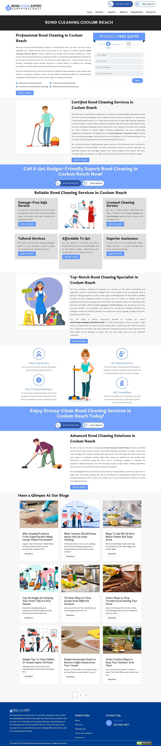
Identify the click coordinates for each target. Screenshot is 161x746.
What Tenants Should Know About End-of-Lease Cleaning (80, 536)
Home (89, 12)
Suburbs (111, 12)
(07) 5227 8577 (123, 4)
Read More (29, 554)
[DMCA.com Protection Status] (144, 743)
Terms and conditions (83, 733)
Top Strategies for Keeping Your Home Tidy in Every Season (37, 601)
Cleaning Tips (137, 12)
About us (124, 12)
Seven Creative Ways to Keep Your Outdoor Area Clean (120, 662)
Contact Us (79, 737)
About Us (79, 724)
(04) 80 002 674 (71, 183)
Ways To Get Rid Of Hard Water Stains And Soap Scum (120, 536)
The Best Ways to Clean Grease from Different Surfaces (77, 601)
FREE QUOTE (128, 36)
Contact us (151, 12)
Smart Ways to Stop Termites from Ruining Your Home (121, 601)
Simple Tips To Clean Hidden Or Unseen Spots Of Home (38, 661)
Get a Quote (148, 4)
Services (99, 12)
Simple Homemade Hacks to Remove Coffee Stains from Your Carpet (80, 662)
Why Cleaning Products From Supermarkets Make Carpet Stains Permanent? (37, 536)
